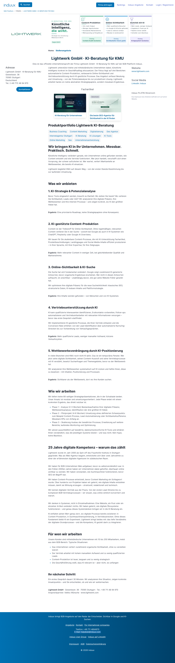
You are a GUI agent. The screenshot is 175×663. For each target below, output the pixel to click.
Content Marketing (78, 131)
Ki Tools (107, 136)
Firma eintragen (105, 5)
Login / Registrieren (165, 5)
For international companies (97, 625)
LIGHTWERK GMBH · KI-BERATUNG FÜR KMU (38, 11)
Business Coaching (58, 131)
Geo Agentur (112, 131)
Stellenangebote (63, 50)
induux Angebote (135, 5)
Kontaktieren (24, 89)
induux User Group (78, 637)
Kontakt (149, 5)
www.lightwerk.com (140, 71)
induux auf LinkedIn (97, 637)
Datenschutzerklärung (96, 644)
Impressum (74, 644)
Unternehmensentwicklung (87, 140)
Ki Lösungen (95, 136)
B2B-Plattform (8, 11)
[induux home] (9, 4)
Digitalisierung (96, 131)
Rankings (121, 5)
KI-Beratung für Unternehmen (68, 115)
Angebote (69, 625)
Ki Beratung (81, 136)
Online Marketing (57, 140)
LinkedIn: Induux (139, 83)
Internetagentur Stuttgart (61, 136)
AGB (82, 644)
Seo (70, 140)
